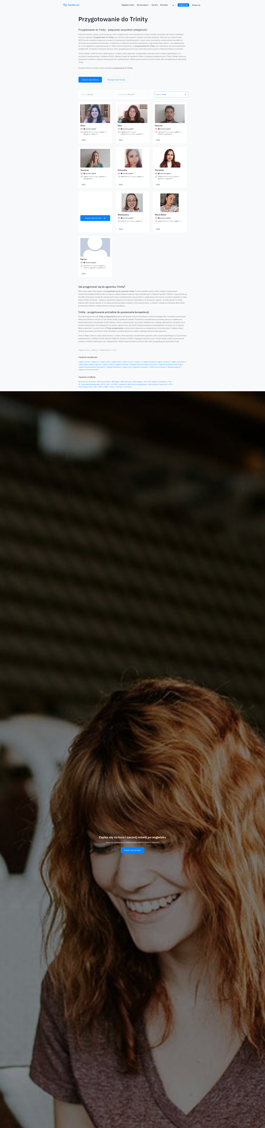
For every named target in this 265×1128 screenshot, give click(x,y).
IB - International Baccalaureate (89, 384)
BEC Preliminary (126, 382)
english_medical (108, 364)
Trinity (112, 387)
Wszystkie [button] (126, 94)
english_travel (105, 362)
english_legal (83, 364)
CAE (144, 382)
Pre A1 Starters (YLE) (85, 387)
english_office (116, 362)
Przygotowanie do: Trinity (107, 350)
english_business (84, 362)
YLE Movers (128, 387)
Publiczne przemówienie (158, 367)
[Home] (72, 5)
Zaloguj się (196, 5)
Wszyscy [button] (87, 94)
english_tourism (128, 362)
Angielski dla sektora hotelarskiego (170, 364)
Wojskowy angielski (174, 367)
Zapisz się (183, 5)
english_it (138, 362)
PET (170, 384)
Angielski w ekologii (121, 364)
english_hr (95, 362)
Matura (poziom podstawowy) (137, 384)
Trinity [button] (161, 94)
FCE (169, 382)
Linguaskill (122, 384)
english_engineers (95, 364)
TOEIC (106, 387)
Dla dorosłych (142, 5)
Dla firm (155, 5)
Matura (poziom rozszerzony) (158, 384)
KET (108, 384)
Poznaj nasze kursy (116, 79)
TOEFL (100, 387)
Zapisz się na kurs (90, 79)
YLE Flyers (119, 387)
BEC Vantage (137, 382)
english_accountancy (178, 362)
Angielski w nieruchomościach (88, 370)
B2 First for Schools (104, 382)
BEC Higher (115, 382)
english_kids (127, 367)
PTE (95, 387)
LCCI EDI (114, 384)
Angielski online (128, 5)
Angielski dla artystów (114, 367)
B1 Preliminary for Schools (87, 382)
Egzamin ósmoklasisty (159, 382)
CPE (149, 382)
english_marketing (149, 362)
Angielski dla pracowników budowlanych (92, 367)
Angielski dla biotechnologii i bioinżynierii (143, 364)
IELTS (103, 384)
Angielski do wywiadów (140, 367)
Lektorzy (94, 350)
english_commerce (163, 362)
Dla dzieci (164, 5)
